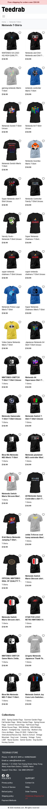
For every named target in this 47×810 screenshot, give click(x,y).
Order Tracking (31, 792)
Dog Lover (15, 737)
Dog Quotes (37, 740)
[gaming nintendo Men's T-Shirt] (12, 76)
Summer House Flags (16, 725)
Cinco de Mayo (8, 732)
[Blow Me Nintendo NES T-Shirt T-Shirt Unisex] (12, 682)
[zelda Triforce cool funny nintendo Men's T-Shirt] (35, 523)
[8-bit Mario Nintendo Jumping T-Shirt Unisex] (12, 524)
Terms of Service (8, 787)
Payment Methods (9, 800)
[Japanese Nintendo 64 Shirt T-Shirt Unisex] (35, 330)
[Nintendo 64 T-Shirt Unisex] (35, 112)
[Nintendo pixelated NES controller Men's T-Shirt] (35, 443)
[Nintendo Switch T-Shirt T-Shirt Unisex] (35, 404)
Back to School (29, 735)
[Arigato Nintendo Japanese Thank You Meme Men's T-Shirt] (35, 644)
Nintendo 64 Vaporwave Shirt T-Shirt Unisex (34, 380)
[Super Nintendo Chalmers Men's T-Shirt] (35, 295)
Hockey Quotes (8, 742)
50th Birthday (24, 727)
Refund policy (7, 792)
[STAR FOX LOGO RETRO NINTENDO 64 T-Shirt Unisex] (35, 605)
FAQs (27, 787)
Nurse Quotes (13, 740)
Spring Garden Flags (15, 720)
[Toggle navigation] (3, 16)
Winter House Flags (9, 727)
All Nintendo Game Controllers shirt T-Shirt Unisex (34, 498)
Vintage (32, 737)
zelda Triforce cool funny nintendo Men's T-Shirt (35, 537)
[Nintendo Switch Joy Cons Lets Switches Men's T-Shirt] (35, 682)
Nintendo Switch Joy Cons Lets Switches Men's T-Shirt (34, 697)
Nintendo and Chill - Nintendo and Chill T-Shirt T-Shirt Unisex (34, 55)
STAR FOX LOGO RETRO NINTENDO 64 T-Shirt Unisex (34, 620)
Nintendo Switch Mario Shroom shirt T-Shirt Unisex (34, 578)
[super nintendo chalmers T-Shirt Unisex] (12, 259)
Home (4, 22)
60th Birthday (35, 727)
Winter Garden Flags (25, 722)
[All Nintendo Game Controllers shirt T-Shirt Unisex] (35, 483)
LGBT (4, 740)
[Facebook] (4, 775)
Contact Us (29, 783)
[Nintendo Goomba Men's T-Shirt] (35, 149)
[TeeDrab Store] (13, 9)
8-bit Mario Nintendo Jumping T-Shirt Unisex (11, 540)
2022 (4, 720)
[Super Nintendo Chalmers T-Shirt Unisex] (35, 223)
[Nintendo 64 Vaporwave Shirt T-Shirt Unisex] (35, 365)
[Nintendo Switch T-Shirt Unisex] (12, 112)
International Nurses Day (11, 735)
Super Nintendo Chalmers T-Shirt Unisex (32, 239)
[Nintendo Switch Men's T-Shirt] (12, 150)
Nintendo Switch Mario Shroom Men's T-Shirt (11, 496)
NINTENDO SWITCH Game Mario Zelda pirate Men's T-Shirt (11, 658)
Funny (38, 737)
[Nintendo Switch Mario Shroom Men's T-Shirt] (12, 481)
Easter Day (26, 730)
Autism (4, 730)
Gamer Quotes (26, 740)
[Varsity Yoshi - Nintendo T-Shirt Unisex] (12, 223)
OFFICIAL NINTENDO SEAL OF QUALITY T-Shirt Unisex (11, 581)
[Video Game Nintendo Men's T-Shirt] (12, 330)
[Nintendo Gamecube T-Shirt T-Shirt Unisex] (12, 404)
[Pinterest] (7, 775)
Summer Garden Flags (33, 720)
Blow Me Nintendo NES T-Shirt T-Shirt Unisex (10, 697)
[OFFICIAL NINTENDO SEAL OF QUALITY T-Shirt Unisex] (12, 565)
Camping (23, 737)
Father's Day (32, 732)
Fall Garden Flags (8, 722)
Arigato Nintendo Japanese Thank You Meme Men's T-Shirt (34, 658)
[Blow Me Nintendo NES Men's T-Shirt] (12, 443)
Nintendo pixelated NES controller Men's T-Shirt (34, 457)
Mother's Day (37, 730)
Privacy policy (7, 783)
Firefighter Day (14, 730)
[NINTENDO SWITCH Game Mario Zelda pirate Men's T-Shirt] (12, 644)
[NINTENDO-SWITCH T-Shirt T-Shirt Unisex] (12, 365)
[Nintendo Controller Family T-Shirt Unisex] (35, 187)
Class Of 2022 (20, 732)
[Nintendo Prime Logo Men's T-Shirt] (12, 295)
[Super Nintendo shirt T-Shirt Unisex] (12, 187)
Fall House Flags (32, 725)
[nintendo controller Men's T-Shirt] (35, 76)
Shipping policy (7, 796)
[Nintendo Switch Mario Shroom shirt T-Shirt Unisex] (35, 564)
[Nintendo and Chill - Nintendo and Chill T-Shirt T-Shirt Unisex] (35, 41)
